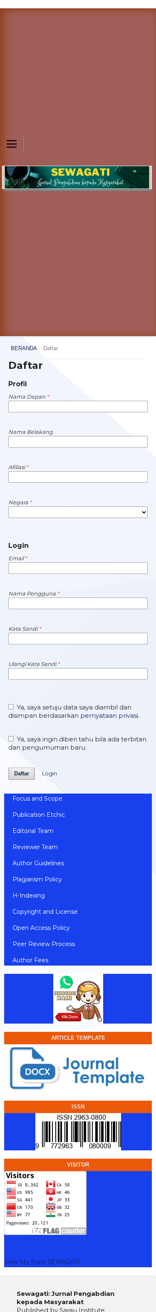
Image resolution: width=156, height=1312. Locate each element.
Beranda (24, 348)
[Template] (78, 1067)
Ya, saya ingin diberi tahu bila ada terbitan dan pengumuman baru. (77, 743)
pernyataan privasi (109, 715)
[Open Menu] (11, 144)
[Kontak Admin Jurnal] (78, 999)
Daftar (21, 773)
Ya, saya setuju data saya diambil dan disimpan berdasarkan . (73, 711)
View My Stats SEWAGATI (42, 1262)
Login (49, 773)
